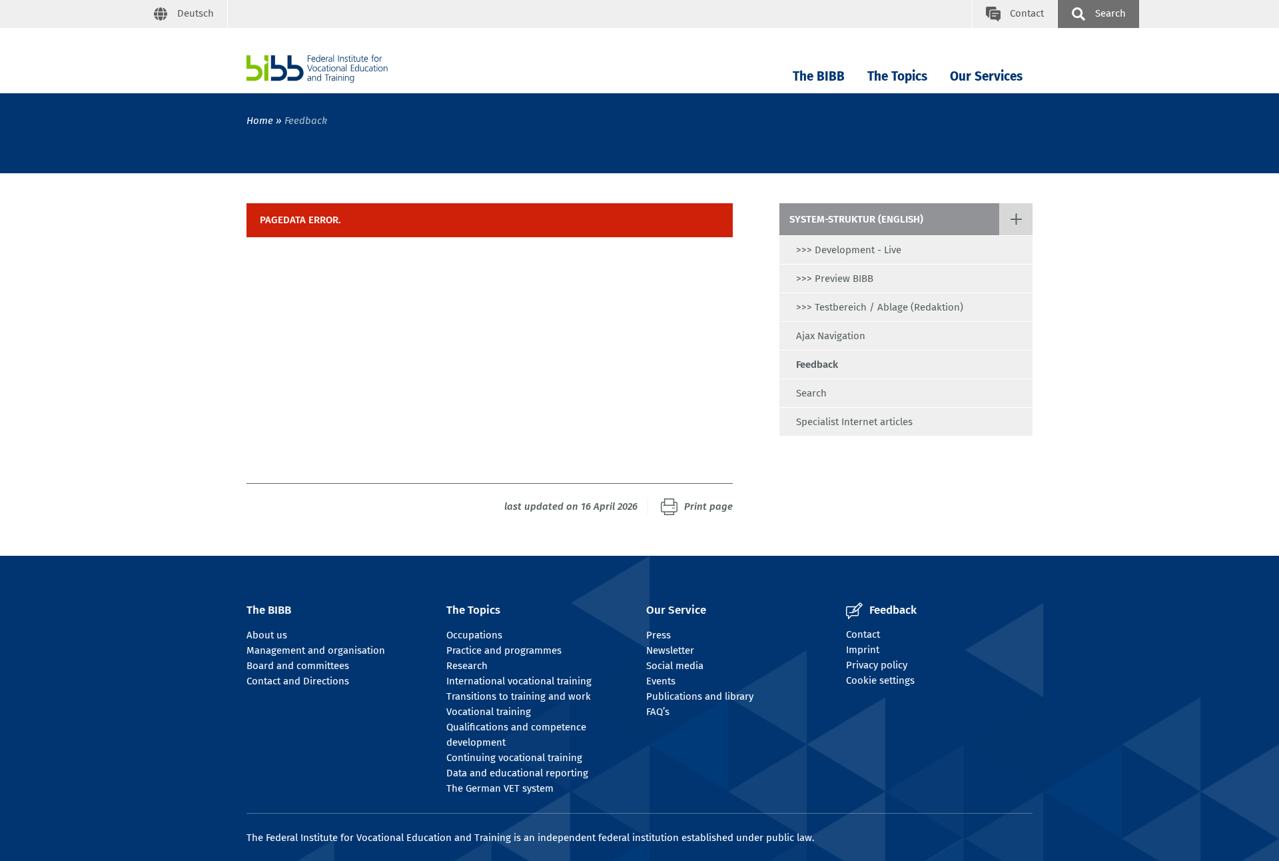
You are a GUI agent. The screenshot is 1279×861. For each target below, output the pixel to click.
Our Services (986, 76)
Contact (863, 634)
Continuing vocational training (514, 758)
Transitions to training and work (518, 696)
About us (266, 635)
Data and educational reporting (517, 773)
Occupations (474, 635)
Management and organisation (315, 650)
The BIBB (819, 76)
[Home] (317, 69)
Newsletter (670, 650)
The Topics (897, 76)
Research (467, 666)
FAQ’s (657, 712)
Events (660, 681)
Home (259, 121)
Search (811, 393)
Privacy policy (876, 665)
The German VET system (500, 788)
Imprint (862, 650)
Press (658, 635)
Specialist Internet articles (854, 422)
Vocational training (488, 712)
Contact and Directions (297, 681)
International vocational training (519, 681)
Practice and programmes (504, 650)
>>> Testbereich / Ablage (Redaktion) (879, 307)
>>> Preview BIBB (834, 279)
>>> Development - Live (848, 250)
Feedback (817, 365)
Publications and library (699, 696)
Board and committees (297, 666)
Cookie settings (880, 680)
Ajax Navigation (830, 336)
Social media (674, 666)
